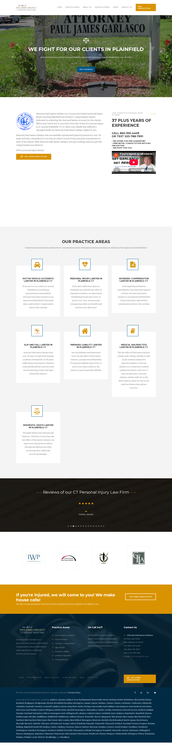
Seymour (70, 732)
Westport (111, 739)
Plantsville (100, 729)
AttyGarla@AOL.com (140, 662)
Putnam (151, 729)
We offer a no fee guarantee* (129, 141)
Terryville (68, 736)
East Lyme (20, 715)
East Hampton (121, 712)
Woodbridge (51, 742)
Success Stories (102, 7)
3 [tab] (73, 531)
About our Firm (52, 683)
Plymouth (109, 729)
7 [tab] (83, 531)
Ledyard (90, 719)
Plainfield (81, 729)
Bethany (113, 705)
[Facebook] (135, 698)
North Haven (142, 725)
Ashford (69, 705)
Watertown (59, 739)
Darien (64, 712)
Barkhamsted (85, 705)
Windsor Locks (30, 742)
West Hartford (71, 739)
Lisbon (98, 719)
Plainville (90, 729)
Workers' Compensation (65, 649)
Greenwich (117, 715)
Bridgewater (40, 708)
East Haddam (109, 712)
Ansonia (61, 705)
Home (59, 7)
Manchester (130, 719)
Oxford (73, 729)
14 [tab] (101, 531)
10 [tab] (91, 531)
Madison (120, 719)
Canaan (87, 708)
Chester (110, 708)
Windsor (19, 742)
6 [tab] (81, 531)
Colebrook (136, 708)
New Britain (117, 722)
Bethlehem (129, 705)
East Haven (146, 712)
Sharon (78, 732)
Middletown (63, 722)
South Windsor (121, 732)
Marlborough (22, 722)
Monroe (80, 722)
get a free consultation (35, 156)
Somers (110, 732)
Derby (80, 712)
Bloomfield (139, 705)
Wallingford (144, 736)
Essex (63, 715)
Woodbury (64, 742)
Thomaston (79, 736)
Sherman (94, 732)
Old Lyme (45, 729)
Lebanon (82, 719)
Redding (19, 732)
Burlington (78, 708)
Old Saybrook (56, 729)
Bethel (120, 705)
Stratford (52, 736)
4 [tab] (76, 531)
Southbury (133, 732)
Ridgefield (28, 732)
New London (63, 725)
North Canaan (130, 725)
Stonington (42, 736)
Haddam (149, 715)
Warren (19, 739)
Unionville (116, 736)
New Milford (75, 725)
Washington (28, 739)
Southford (142, 732)
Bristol (50, 708)
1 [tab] (68, 531)
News (115, 7)
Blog (82, 683)
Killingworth (72, 719)
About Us (87, 7)
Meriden (32, 722)
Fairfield (70, 715)
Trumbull (107, 736)
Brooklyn (68, 708)
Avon (76, 705)
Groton (134, 715)
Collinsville (146, 708)
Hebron (46, 719)
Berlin (106, 705)
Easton (41, 715)
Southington (21, 736)
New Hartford (31, 725)
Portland (127, 729)
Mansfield (140, 719)
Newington (87, 725)
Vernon (125, 736)
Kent (63, 719)
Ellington (49, 715)
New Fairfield (140, 722)
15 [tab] (103, 531)
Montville (89, 722)
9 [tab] (88, 531)
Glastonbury (91, 715)
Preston (134, 729)
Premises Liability (62, 657)
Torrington (97, 736)
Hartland (28, 719)
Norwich (28, 729)
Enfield (57, 715)
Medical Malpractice (63, 661)
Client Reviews (69, 683)
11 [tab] (93, 531)
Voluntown (134, 736)
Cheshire (102, 708)
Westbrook (94, 739)
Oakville (36, 729)
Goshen (101, 715)
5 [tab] (78, 531)
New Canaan (128, 722)
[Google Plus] (148, 698)
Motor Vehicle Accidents (65, 641)
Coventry (38, 712)
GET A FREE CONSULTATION (140, 602)
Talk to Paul (86, 75)
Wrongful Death (61, 665)
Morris (97, 722)
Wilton (141, 739)
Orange (66, 729)
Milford (73, 722)
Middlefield (53, 722)
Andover (53, 705)
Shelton (85, 732)
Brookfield (58, 708)
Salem (54, 732)
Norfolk (105, 725)
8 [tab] (86, 531)
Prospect (143, 729)
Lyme (113, 719)
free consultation (144, 7)
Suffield (60, 736)
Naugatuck (106, 722)
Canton (94, 708)
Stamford (32, 736)
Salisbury (61, 732)
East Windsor (32, 715)
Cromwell (47, 712)
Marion (148, 719)
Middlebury (42, 722)
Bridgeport (30, 708)
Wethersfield (121, 739)
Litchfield (105, 719)
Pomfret (118, 729)
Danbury (56, 712)
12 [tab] (96, 531)
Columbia (20, 712)
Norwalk (20, 729)
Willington (132, 739)
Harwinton (37, 719)
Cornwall (29, 712)
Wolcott (41, 742)
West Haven (83, 739)
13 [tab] (98, 531)
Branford (20, 708)
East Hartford (135, 712)
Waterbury (39, 739)
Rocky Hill (37, 732)
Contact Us (127, 7)
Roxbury (46, 732)
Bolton (148, 705)
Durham (87, 712)
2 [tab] (71, 531)
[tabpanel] (86, 511)
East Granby (97, 712)
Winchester (150, 739)
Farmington (80, 715)
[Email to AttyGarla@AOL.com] (155, 698)
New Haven (42, 725)
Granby (108, 715)
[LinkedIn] (141, 698)
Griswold (126, 715)
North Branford (116, 725)
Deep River (72, 712)
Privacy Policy (74, 698)
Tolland (87, 736)
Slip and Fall (60, 653)
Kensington (55, 719)
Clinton (117, 708)
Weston (102, 739)
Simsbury (102, 732)
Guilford (141, 715)
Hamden (20, 719)
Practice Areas (72, 7)
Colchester (126, 708)
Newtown (96, 725)
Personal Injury (61, 645)
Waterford (49, 739)
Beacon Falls (97, 705)
